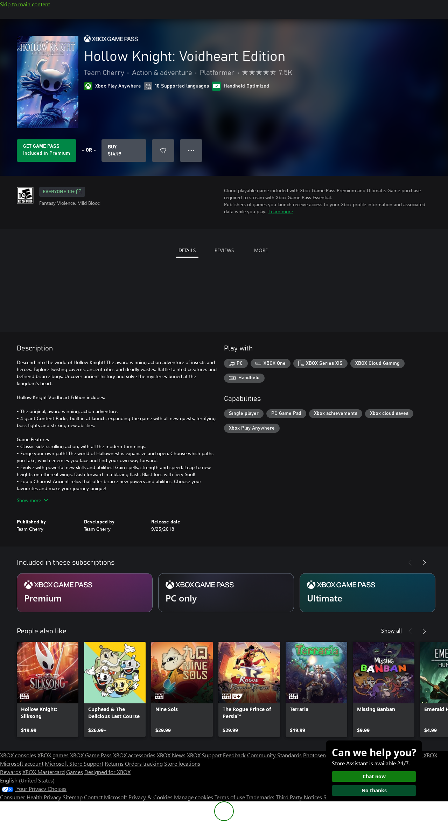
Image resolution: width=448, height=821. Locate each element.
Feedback (234, 755)
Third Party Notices (299, 797)
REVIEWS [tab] (224, 250)
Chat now (374, 776)
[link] (47, 689)
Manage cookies (193, 797)
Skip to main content (25, 4)
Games (74, 771)
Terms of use (230, 797)
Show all (391, 630)
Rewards (10, 771)
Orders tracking (144, 763)
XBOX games (53, 755)
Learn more (280, 211)
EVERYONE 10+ (59, 191)
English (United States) (27, 780)
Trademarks (260, 797)
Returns (114, 763)
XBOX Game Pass (91, 755)
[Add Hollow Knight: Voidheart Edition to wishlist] (163, 150)
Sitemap (73, 797)
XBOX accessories (134, 755)
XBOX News (171, 755)
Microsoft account (21, 763)
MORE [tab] (261, 250)
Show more (29, 500)
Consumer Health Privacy (30, 797)
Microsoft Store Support (74, 763)
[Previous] (410, 563)
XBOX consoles (18, 755)
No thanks (374, 790)
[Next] (424, 563)
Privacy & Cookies (150, 797)
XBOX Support (204, 755)
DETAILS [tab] (187, 250)
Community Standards (274, 755)
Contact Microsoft (105, 797)
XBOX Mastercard (43, 771)
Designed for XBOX (107, 771)
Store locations (182, 763)
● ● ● (191, 150)
